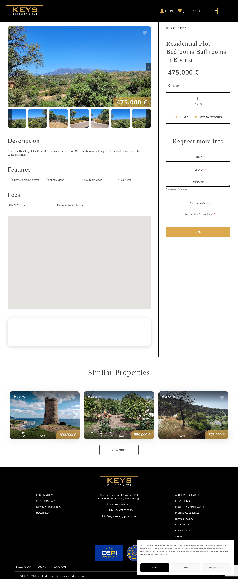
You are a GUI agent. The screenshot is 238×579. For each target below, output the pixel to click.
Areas (178, 536)
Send (198, 231)
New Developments (48, 507)
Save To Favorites (210, 117)
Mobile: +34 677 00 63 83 (119, 510)
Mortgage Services (187, 512)
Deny (185, 567)
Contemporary (45, 501)
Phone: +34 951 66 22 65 (119, 504)
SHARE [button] (184, 117)
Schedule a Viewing (200, 203)
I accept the (200, 214)
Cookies (42, 566)
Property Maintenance (189, 507)
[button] (10, 66)
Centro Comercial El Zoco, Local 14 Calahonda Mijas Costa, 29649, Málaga (119, 496)
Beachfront (44, 512)
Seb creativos (77, 576)
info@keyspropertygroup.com (119, 516)
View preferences (216, 567)
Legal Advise (183, 524)
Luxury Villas (44, 495)
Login (169, 10)
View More (119, 450)
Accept (155, 567)
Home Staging (184, 518)
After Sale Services (187, 495)
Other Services (184, 530)
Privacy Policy (205, 214)
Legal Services (184, 501)
